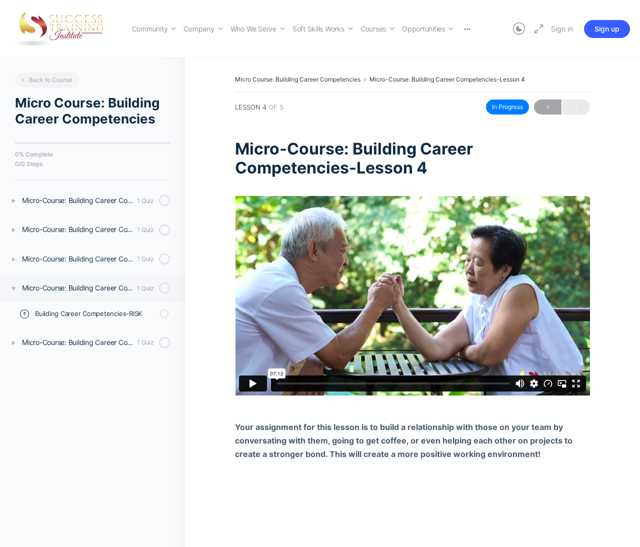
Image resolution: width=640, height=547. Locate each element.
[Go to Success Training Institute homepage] (61, 27)
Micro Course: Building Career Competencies (297, 79)
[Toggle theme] (519, 29)
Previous (548, 107)
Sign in (562, 28)
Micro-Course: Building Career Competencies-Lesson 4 (447, 79)
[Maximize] (537, 29)
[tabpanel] (412, 328)
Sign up (607, 28)
